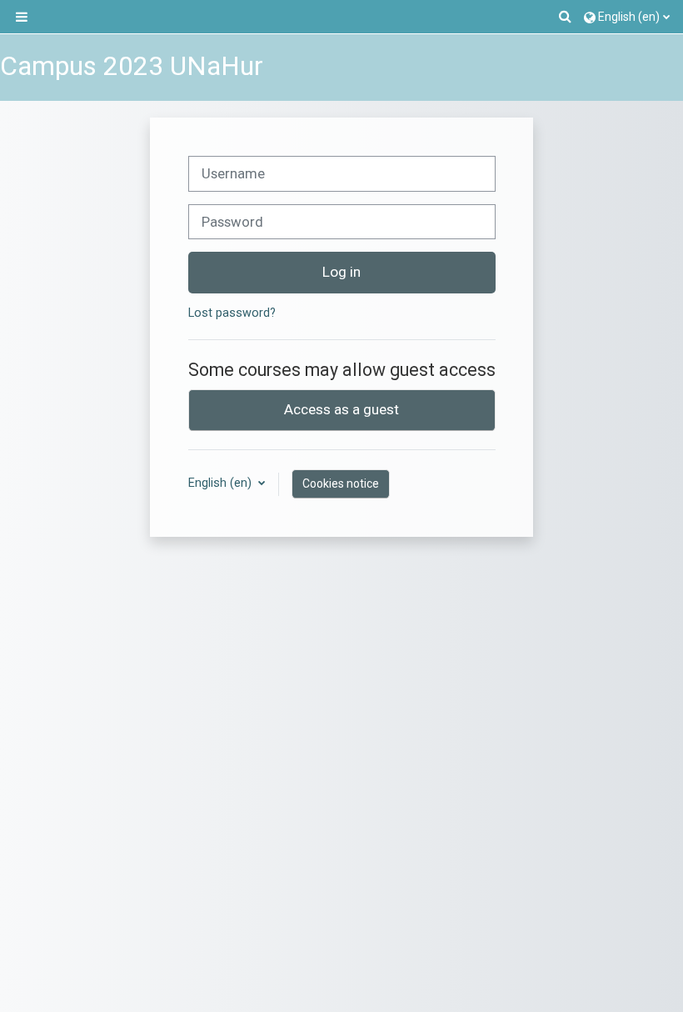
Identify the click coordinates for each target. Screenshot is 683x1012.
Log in (341, 271)
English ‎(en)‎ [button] (221, 483)
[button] (566, 17)
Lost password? (232, 313)
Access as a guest (341, 409)
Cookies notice (340, 483)
